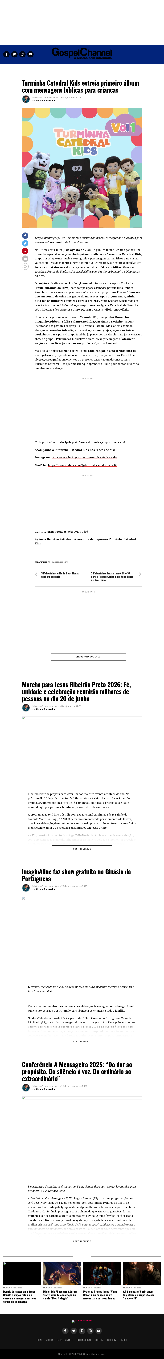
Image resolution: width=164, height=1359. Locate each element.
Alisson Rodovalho (46, 100)
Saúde (126, 67)
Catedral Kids (60, 562)
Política (100, 67)
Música (48, 67)
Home (37, 67)
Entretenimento (64, 67)
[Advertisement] (82, 22)
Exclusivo (114, 67)
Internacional (84, 67)
